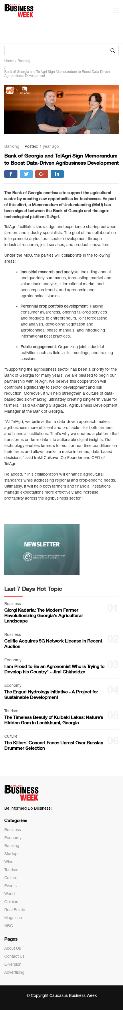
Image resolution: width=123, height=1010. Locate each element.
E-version (12, 964)
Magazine (13, 917)
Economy (12, 837)
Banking (11, 845)
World (9, 893)
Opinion (11, 901)
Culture (10, 877)
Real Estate (14, 909)
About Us (12, 948)
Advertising (14, 972)
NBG (8, 925)
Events (10, 885)
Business (12, 829)
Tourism (11, 869)
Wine (8, 861)
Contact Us (14, 956)
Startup (10, 853)
